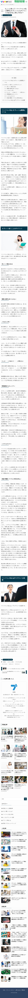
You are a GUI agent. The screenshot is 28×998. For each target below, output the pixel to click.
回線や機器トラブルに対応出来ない (15, 97)
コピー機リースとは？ (8, 811)
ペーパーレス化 (19, 661)
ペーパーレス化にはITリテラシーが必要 (14, 100)
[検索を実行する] (25, 799)
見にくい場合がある (11, 86)
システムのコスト (11, 96)
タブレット (11, 664)
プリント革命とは (7, 820)
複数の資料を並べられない (13, 88)
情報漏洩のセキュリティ (12, 94)
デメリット (17, 664)
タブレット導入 (11, 661)
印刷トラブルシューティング (9, 823)
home (4, 990)
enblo (14, 692)
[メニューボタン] (26, 1)
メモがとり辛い (10, 90)
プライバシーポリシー (10, 990)
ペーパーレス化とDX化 (7, 15)
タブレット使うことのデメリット (13, 84)
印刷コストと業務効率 (8, 808)
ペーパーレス (4, 664)
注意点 (4, 661)
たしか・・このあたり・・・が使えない (16, 92)
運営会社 (23, 990)
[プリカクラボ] (6, 1)
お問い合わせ (18, 990)
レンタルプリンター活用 (8, 817)
